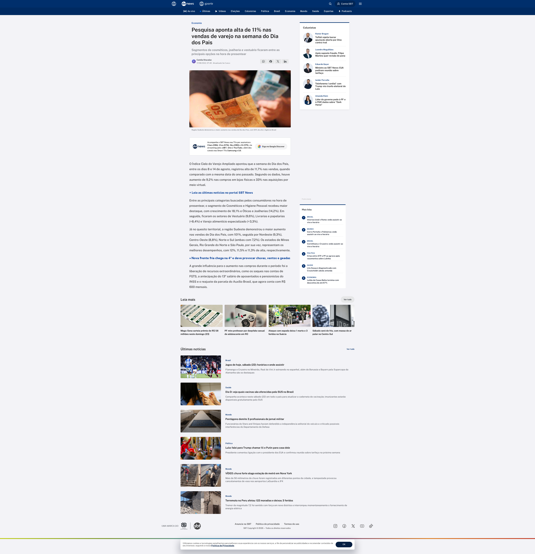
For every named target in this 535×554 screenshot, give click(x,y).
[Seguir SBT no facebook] (344, 526)
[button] (202, 324)
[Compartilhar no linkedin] (285, 61)
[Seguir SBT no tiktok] (371, 526)
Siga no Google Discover (273, 146)
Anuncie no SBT (243, 524)
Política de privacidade (268, 524)
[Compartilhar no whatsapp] (263, 61)
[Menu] (360, 4)
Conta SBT (347, 3)
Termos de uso (291, 524)
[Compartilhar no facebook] (270, 61)
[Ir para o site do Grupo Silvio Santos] (176, 526)
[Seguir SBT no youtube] (362, 526)
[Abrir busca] (330, 4)
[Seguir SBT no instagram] (335, 526)
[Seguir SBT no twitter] (353, 526)
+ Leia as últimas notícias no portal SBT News (221, 192)
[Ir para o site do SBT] (197, 526)
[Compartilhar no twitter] (278, 61)
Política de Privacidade (222, 546)
